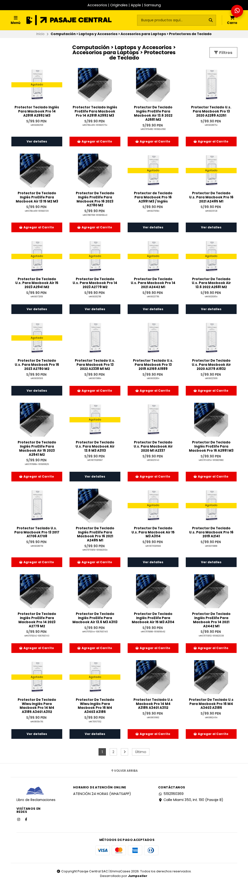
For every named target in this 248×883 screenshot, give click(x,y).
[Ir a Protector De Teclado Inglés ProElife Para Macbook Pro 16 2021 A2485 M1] (95, 506)
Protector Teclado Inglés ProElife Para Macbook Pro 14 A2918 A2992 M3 (95, 111)
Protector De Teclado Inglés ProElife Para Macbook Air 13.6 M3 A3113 (94, 618)
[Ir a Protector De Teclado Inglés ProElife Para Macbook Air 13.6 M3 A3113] (95, 591)
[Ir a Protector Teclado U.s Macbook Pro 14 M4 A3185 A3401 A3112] (153, 677)
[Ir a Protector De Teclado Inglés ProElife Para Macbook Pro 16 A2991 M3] (211, 420)
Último (140, 751)
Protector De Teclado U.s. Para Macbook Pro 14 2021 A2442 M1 (153, 283)
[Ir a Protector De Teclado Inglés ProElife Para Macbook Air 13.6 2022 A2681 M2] (153, 85)
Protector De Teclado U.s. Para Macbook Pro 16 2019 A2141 (211, 532)
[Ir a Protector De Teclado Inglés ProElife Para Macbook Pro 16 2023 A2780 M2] (95, 170)
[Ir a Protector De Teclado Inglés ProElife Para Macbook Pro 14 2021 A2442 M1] (211, 591)
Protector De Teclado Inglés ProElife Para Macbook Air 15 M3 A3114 (153, 618)
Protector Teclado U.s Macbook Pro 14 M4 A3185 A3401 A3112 (153, 704)
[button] (95, 141)
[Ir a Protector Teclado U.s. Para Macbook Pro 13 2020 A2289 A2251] (211, 85)
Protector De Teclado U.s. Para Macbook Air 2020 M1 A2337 (153, 447)
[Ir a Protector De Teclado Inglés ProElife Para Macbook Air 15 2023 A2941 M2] (36, 420)
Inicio (40, 34)
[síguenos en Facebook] (26, 819)
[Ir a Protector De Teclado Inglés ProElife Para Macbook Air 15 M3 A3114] (153, 591)
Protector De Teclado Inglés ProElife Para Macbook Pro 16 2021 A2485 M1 (95, 534)
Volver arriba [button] (126, 770)
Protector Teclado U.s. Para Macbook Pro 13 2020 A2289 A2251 (211, 111)
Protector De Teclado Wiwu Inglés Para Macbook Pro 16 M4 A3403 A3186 (95, 706)
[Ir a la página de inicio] (69, 20)
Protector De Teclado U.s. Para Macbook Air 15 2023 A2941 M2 (36, 283)
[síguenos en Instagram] (19, 819)
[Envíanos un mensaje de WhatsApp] (237, 11)
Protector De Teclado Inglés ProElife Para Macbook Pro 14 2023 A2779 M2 (37, 620)
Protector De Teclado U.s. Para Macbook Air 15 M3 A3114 (153, 532)
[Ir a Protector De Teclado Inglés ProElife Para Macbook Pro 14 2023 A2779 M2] (36, 591)
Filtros (225, 52)
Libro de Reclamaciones (35, 800)
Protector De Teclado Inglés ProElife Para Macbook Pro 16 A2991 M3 (211, 447)
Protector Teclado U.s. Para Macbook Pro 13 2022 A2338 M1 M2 (95, 365)
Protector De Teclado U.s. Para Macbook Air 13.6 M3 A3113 (95, 447)
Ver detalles (37, 141)
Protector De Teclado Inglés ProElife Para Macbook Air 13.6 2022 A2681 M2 (153, 113)
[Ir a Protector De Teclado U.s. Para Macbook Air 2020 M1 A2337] (153, 420)
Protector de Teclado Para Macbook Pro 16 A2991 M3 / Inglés (153, 197)
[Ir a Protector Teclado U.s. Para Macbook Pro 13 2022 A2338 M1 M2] (95, 338)
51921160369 (173, 793)
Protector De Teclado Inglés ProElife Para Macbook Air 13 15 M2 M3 (37, 197)
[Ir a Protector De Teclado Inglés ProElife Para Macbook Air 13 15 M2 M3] (36, 170)
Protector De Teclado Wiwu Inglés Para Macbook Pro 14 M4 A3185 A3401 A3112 (37, 706)
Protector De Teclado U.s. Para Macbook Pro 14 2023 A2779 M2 (95, 283)
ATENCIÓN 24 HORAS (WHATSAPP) (102, 793)
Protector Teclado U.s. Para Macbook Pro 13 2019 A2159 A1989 (153, 365)
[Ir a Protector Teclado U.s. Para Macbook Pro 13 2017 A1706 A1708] (36, 506)
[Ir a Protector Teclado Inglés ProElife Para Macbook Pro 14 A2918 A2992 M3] (95, 85)
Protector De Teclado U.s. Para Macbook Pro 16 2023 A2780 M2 (37, 365)
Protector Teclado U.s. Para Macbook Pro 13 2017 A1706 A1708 (36, 532)
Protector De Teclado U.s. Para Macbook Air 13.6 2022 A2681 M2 (211, 283)
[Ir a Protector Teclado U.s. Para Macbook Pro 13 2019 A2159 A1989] (153, 338)
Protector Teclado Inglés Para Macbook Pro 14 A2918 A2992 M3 (37, 111)
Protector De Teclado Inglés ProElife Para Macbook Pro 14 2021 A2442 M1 (211, 620)
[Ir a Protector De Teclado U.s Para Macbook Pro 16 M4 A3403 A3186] (211, 677)
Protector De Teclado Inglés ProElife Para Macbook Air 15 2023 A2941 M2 (37, 449)
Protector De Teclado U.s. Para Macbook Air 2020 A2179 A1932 (211, 365)
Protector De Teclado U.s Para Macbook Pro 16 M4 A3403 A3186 (211, 704)
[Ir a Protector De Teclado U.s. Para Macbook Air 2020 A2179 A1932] (211, 338)
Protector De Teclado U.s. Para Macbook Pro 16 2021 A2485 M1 (211, 197)
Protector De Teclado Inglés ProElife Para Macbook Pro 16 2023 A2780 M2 (95, 199)
